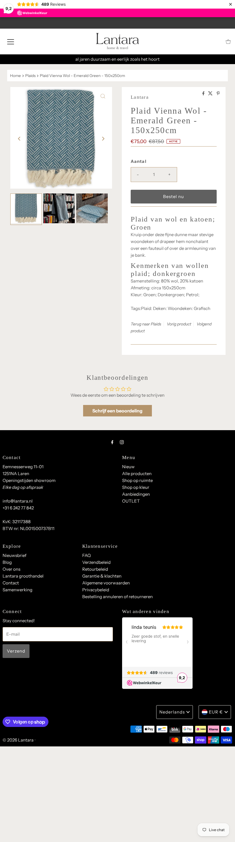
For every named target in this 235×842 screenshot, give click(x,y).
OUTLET (131, 501)
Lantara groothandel (23, 576)
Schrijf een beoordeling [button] (117, 411)
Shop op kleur (135, 487)
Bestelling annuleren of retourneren (117, 596)
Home (15, 75)
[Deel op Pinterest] (218, 93)
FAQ (86, 555)
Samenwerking (17, 589)
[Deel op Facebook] (203, 93)
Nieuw (128, 466)
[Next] (103, 139)
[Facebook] (112, 442)
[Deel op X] (211, 93)
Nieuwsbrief (14, 555)
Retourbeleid (95, 569)
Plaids (30, 75)
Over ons (11, 569)
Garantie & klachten (102, 576)
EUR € (216, 712)
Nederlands (172, 712)
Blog (7, 562)
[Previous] (19, 139)
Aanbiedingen (136, 494)
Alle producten (137, 473)
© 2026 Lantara (18, 740)
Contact (11, 583)
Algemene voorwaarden (106, 583)
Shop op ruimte (137, 480)
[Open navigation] (10, 41)
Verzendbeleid (96, 562)
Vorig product (179, 324)
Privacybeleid (95, 589)
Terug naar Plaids (146, 324)
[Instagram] (122, 442)
